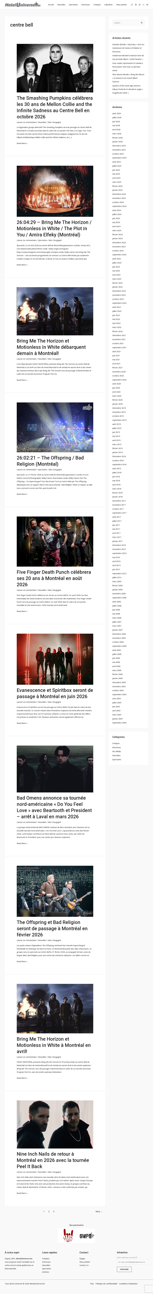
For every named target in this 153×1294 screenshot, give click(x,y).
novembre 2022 (119, 295)
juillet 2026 (116, 117)
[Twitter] (140, 5)
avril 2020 (116, 392)
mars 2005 (116, 714)
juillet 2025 (116, 166)
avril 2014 (116, 565)
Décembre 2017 (119, 501)
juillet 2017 (116, 521)
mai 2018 (116, 480)
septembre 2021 (119, 347)
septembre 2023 (119, 254)
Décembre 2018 (119, 456)
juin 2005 (116, 706)
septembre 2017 (119, 513)
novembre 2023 (119, 246)
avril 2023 (116, 275)
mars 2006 (116, 670)
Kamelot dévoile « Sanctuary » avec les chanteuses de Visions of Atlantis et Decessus (128, 48)
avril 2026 (116, 129)
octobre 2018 (118, 460)
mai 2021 (116, 359)
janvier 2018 (117, 496)
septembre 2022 (119, 303)
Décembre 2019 (119, 408)
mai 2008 (116, 614)
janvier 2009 (117, 589)
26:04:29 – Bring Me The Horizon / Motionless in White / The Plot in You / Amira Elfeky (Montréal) (54, 228)
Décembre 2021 (119, 335)
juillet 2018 (116, 472)
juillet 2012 (116, 577)
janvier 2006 (117, 678)
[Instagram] (143, 5)
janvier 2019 (117, 452)
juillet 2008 (116, 605)
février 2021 (117, 367)
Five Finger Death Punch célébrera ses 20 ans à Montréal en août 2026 (54, 578)
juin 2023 (116, 267)
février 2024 (117, 234)
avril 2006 (116, 666)
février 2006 (117, 674)
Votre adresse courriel (127, 1257)
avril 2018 (116, 484)
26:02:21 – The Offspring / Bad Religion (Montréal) (50, 461)
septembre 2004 (119, 722)
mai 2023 (116, 270)
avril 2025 (116, 178)
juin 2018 (116, 476)
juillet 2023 (116, 262)
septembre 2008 (119, 597)
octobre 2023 (118, 250)
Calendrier (108, 4)
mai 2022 (116, 319)
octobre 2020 (118, 375)
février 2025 (117, 186)
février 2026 (117, 137)
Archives (45, 1272)
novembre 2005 (119, 686)
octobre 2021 (118, 343)
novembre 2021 (119, 339)
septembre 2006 (119, 646)
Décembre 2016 (119, 545)
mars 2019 (116, 444)
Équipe (82, 1258)
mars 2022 (116, 327)
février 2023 (117, 283)
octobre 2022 (118, 299)
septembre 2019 (119, 420)
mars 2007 (116, 626)
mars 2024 (116, 230)
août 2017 (116, 517)
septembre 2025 (119, 158)
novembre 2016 (119, 549)
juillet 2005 (116, 702)
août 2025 (116, 162)
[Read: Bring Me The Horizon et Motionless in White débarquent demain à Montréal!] (55, 311)
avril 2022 (116, 323)
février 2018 (117, 493)
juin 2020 (116, 388)
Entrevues (85, 4)
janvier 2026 (117, 141)
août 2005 (116, 698)
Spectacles (73, 4)
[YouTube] (147, 5)
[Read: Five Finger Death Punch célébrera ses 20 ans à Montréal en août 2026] (55, 541)
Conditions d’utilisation (128, 1283)
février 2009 (117, 585)
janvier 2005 (117, 718)
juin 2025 (116, 170)
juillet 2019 (116, 428)
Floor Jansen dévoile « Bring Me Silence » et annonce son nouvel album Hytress (128, 78)
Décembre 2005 (119, 682)
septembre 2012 (119, 573)
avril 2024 (116, 226)
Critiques (97, 4)
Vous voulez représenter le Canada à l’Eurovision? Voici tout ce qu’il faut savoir (127, 66)
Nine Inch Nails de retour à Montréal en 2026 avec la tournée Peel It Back (53, 1160)
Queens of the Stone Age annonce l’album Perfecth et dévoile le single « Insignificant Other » (127, 89)
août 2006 (116, 650)
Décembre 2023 (119, 242)
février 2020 (117, 400)
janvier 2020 (117, 404)
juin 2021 (116, 355)
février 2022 (117, 331)
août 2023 (116, 258)
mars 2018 (116, 488)
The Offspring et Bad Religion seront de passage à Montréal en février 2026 (52, 928)
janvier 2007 (117, 630)
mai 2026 (116, 125)
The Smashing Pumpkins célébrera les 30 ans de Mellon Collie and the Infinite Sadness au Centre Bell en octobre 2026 (55, 107)
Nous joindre (121, 4)
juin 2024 (116, 218)
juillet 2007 (116, 622)
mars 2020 (116, 396)
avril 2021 (116, 363)
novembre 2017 (119, 505)
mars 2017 (116, 537)
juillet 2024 (116, 214)
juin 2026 (116, 121)
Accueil (51, 4)
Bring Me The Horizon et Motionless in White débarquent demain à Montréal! (51, 347)
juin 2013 (116, 569)
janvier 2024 (117, 238)
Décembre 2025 (119, 145)
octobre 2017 (118, 509)
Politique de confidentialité (106, 1283)
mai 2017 (116, 529)
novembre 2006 (119, 638)
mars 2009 (116, 581)
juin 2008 (116, 609)
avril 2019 (116, 440)
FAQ (92, 1283)
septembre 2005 (119, 694)
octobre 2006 (118, 642)
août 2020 (116, 383)
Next (99, 1211)
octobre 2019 (118, 416)
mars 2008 (116, 618)
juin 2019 (116, 432)
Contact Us (84, 1265)
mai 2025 (116, 174)
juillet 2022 (116, 311)
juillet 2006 (116, 654)
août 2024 (116, 210)
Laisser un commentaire (26, 122)
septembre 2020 (119, 380)
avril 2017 (116, 533)
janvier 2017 (117, 541)
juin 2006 (116, 658)
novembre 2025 (119, 149)
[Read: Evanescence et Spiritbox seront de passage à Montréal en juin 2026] (55, 659)
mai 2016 (116, 557)
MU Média (116, 751)
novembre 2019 (119, 412)
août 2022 (116, 307)
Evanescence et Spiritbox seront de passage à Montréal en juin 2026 (55, 693)
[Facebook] (136, 5)
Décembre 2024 (119, 194)
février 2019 (117, 448)
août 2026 (116, 113)
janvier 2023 (117, 287)
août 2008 (116, 601)
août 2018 (116, 468)
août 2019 (116, 424)
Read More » (22, 143)
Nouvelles (61, 4)
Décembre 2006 (119, 634)
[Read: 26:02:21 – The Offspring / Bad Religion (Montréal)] (55, 427)
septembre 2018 (119, 464)
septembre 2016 (119, 553)
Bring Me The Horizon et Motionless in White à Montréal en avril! (54, 1045)
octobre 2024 (118, 202)
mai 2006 (116, 662)
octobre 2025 (118, 154)
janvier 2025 (117, 190)
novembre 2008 (119, 593)
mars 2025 (116, 182)
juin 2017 (116, 525)
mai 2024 (116, 222)
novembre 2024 (119, 198)
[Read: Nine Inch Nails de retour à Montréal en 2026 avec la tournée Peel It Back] (55, 1124)
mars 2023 (116, 279)
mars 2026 (116, 133)
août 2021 (116, 351)
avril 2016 (116, 561)
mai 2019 (116, 436)
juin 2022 (116, 315)
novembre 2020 (119, 371)
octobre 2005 (118, 690)
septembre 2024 (119, 206)
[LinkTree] (132, 5)
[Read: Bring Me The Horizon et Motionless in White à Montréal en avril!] (55, 1008)
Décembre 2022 (119, 291)
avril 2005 (116, 710)
